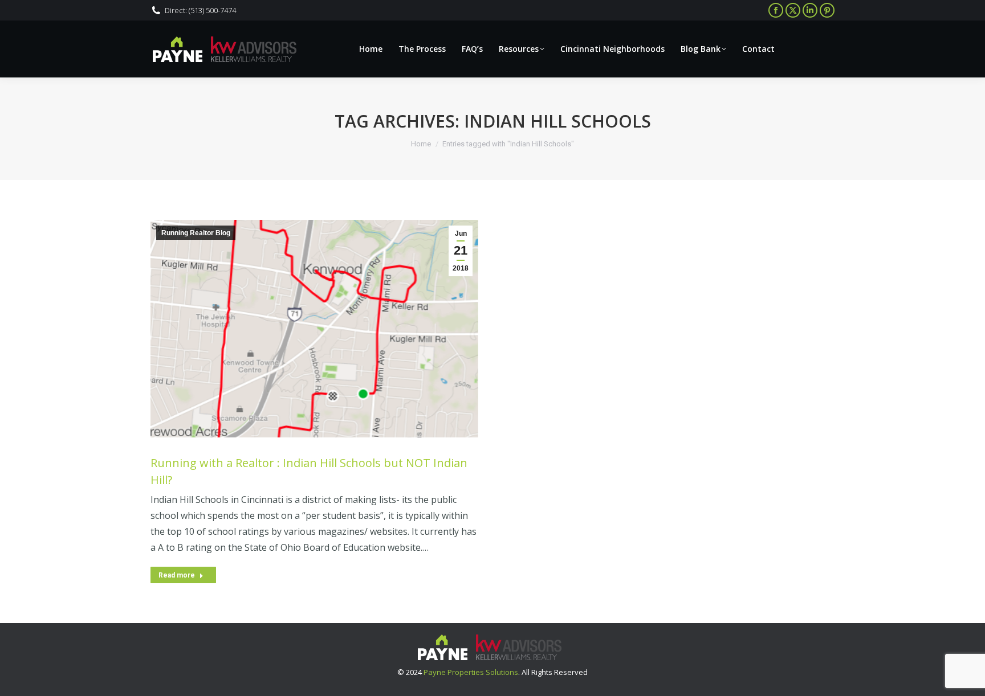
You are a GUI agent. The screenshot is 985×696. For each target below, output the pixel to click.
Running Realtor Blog (195, 233)
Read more (176, 575)
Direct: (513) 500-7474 (200, 10)
